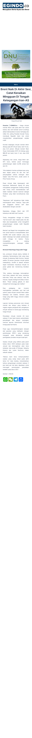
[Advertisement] (16, 30)
